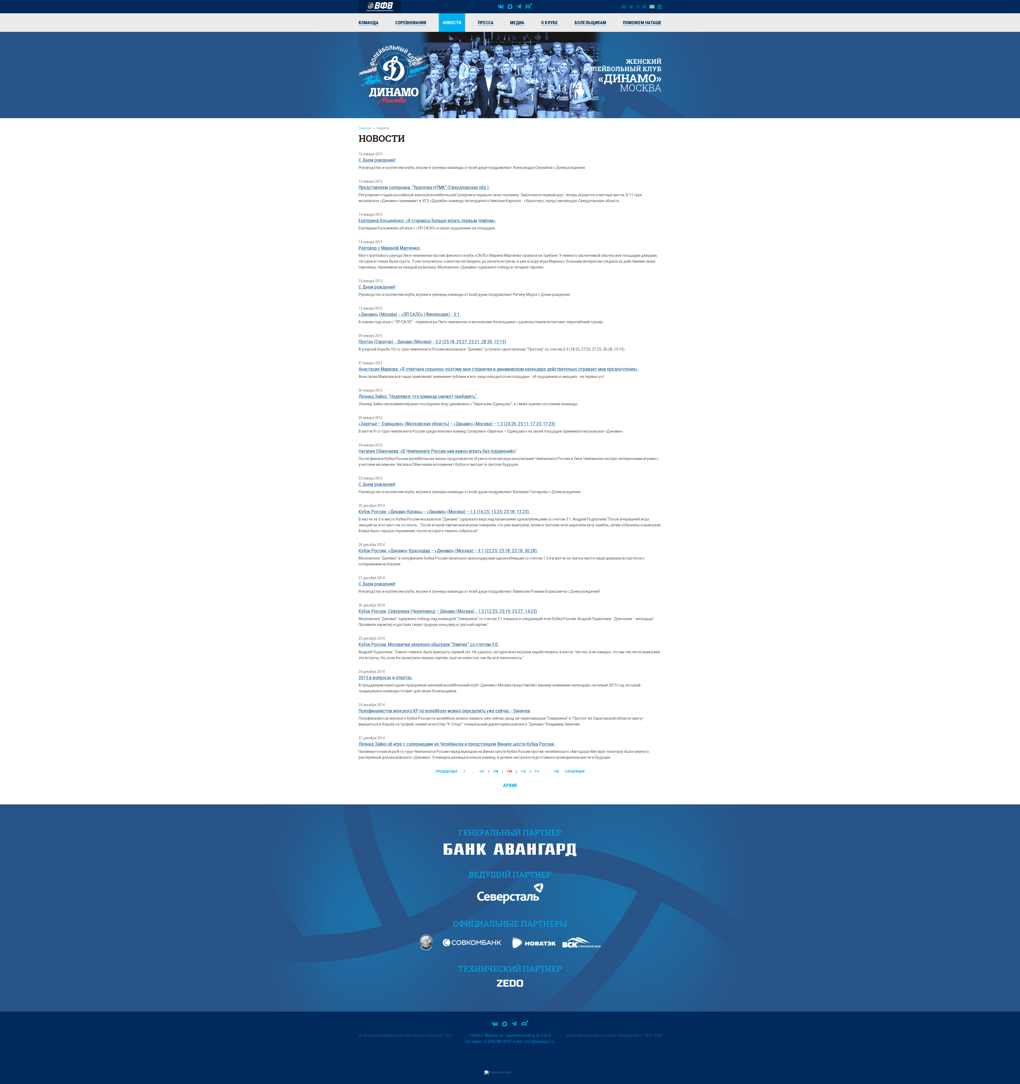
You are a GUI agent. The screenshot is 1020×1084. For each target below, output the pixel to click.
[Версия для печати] (644, 6)
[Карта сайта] (631, 6)
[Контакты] (624, 6)
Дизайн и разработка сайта (593, 1035)
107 (481, 771)
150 (556, 771)
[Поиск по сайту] (637, 6)
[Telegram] (518, 6)
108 (495, 771)
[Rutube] (529, 7)
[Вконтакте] (501, 6)
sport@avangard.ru (539, 1041)
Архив (510, 785)
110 (523, 771)
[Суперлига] (380, 6)
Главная (365, 128)
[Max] (510, 6)
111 (537, 771)
